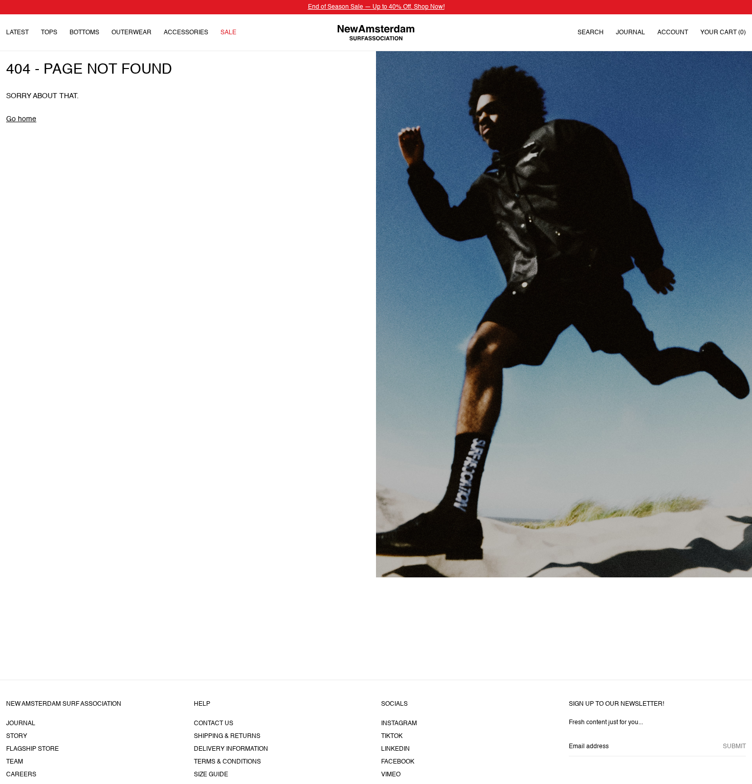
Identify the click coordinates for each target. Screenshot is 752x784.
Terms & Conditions (227, 762)
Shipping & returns (227, 736)
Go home (21, 119)
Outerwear (131, 33)
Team (14, 762)
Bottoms (84, 33)
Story (16, 736)
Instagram (399, 724)
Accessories (186, 33)
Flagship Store (32, 749)
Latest (17, 33)
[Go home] (376, 32)
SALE (228, 33)
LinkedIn (395, 749)
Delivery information (231, 749)
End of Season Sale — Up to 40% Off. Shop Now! (376, 7)
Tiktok (392, 736)
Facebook (397, 762)
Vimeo (391, 775)
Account (672, 33)
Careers (21, 775)
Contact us (213, 724)
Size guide (211, 775)
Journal (630, 33)
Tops (49, 33)
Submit (734, 747)
